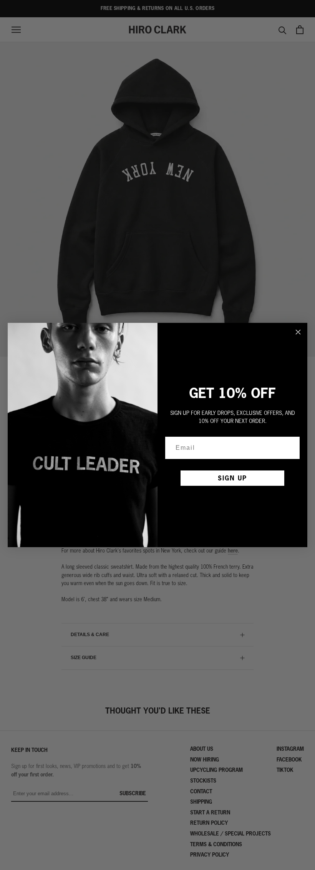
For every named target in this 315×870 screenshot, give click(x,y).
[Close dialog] (298, 332)
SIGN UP (232, 478)
